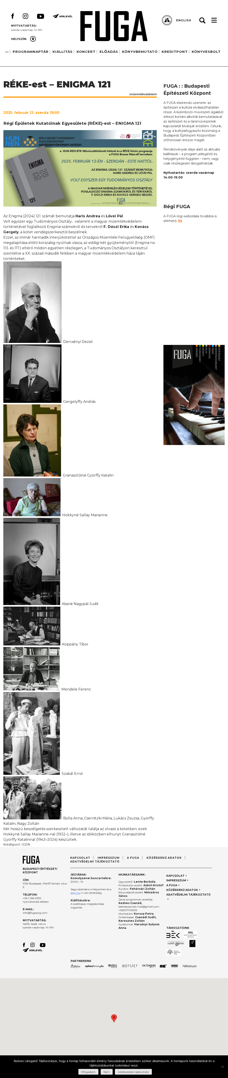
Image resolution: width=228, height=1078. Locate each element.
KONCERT (86, 51)
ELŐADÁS (109, 51)
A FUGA (133, 857)
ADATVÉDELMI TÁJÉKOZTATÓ (95, 861)
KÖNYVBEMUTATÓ (140, 51)
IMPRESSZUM (109, 857)
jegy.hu (75, 892)
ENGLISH (183, 20)
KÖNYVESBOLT (206, 51)
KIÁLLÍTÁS (63, 51)
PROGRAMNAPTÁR (31, 51)
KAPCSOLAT (80, 857)
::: (7, 51)
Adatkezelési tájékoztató (133, 1072)
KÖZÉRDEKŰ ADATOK (164, 857)
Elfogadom (88, 1072)
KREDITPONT (175, 51)
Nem (107, 1072)
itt (180, 221)
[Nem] (222, 1066)
